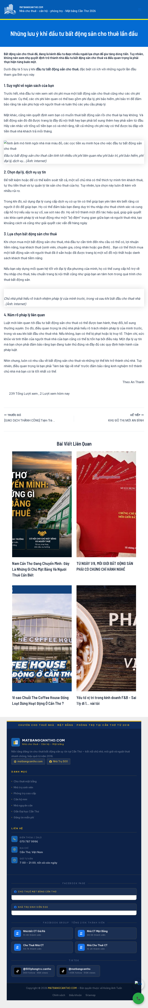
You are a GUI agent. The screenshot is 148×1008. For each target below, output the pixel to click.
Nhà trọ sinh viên (23, 787)
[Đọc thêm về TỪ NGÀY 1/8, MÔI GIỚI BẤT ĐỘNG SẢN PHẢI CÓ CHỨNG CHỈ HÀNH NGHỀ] (106, 504)
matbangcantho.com (30, 761)
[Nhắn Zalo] (138, 984)
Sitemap (91, 995)
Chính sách (58, 995)
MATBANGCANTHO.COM (31, 7)
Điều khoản (75, 995)
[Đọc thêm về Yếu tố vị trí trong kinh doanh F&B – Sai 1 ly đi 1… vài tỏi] (106, 638)
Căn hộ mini (20, 799)
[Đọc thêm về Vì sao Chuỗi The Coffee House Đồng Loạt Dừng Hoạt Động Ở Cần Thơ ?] (42, 638)
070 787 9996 (29, 841)
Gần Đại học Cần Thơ (26, 811)
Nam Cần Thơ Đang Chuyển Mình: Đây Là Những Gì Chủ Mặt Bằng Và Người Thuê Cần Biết (40, 569)
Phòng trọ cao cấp (25, 793)
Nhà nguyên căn (23, 805)
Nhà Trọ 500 (60, 761)
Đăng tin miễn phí (24, 817)
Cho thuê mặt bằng (25, 781)
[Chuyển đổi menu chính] (139, 9)
